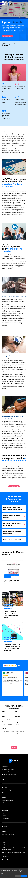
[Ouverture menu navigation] (25, 3)
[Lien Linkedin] (2, 860)
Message (4, 728)
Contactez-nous (7, 36)
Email (3, 716)
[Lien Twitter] (7, 860)
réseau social (7, 133)
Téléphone (17, 716)
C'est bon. (23, 876)
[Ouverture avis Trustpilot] (21, 665)
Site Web (4, 722)
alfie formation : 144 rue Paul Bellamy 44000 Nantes (13, 853)
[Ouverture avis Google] (10, 665)
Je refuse (18, 876)
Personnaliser (4, 876)
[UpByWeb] (6, 3)
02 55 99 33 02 (5, 856)
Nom (16, 711)
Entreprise (17, 722)
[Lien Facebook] (4, 860)
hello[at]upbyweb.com (8, 845)
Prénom (4, 711)
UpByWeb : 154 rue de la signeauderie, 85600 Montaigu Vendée (13, 848)
